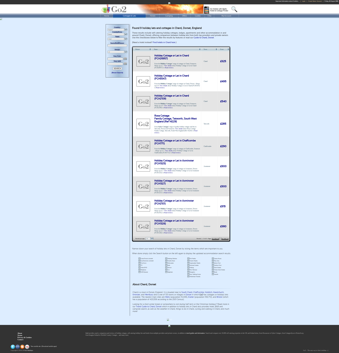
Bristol (219, 297)
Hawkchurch (218, 292)
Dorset (188, 294)
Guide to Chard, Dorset (204, 37)
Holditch (208, 292)
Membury (149, 294)
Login (303, 1)
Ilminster (136, 294)
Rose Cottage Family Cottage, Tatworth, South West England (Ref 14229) (175, 118)
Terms (19, 335)
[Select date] (126, 58)
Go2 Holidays (28, 350)
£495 (223, 81)
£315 (223, 206)
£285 (223, 123)
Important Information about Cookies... (287, 1)
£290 (223, 146)
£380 (223, 226)
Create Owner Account (315, 1)
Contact (20, 340)
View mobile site (36, 346)
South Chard (186, 292)
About (19, 333)
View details (168, 66)
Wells (167, 297)
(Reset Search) (117, 73)
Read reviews (169, 68)
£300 (223, 166)
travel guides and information (195, 333)
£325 (223, 61)
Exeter (191, 297)
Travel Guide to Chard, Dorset (149, 306)
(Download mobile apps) (49, 346)
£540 (223, 101)
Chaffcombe (198, 292)
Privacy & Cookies (24, 337)
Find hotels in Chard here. (164, 42)
